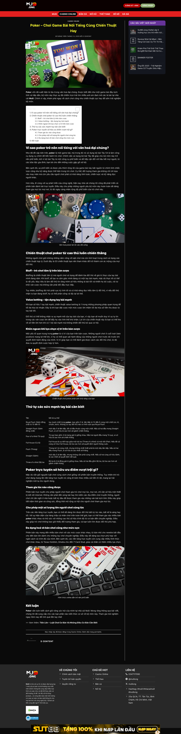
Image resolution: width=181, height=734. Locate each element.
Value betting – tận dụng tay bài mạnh (53, 121)
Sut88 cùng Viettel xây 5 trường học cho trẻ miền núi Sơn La (150, 31)
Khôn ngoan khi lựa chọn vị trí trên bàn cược (56, 124)
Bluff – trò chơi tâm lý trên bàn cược (52, 118)
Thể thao (104, 14)
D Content (87, 36)
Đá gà (125, 14)
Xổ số (116, 14)
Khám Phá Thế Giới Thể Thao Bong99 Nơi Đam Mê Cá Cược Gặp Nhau (150, 49)
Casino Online (68, 14)
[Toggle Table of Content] (76, 109)
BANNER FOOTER (145, 57)
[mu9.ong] (36, 5)
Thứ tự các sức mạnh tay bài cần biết (49, 127)
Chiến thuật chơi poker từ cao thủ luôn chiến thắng (55, 115)
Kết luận (35, 141)
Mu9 (54, 14)
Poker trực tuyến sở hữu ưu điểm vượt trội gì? (52, 129)
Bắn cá (83, 14)
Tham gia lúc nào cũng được (49, 133)
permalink (97, 632)
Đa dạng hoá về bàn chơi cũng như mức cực (57, 138)
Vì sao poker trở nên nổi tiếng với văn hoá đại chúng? (55, 113)
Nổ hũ (93, 14)
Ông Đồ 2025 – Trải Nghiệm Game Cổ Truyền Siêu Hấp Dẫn (150, 67)
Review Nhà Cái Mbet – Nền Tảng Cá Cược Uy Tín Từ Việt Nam (150, 40)
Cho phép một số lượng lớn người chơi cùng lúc (57, 135)
